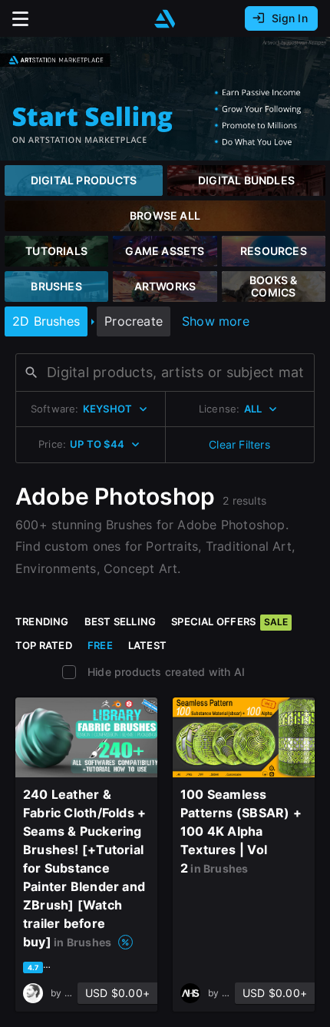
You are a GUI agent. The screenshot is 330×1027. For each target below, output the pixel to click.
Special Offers (229, 621)
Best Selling (120, 621)
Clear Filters (239, 444)
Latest (147, 645)
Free (100, 645)
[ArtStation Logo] (165, 18)
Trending (42, 621)
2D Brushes (46, 321)
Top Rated (43, 645)
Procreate (133, 321)
